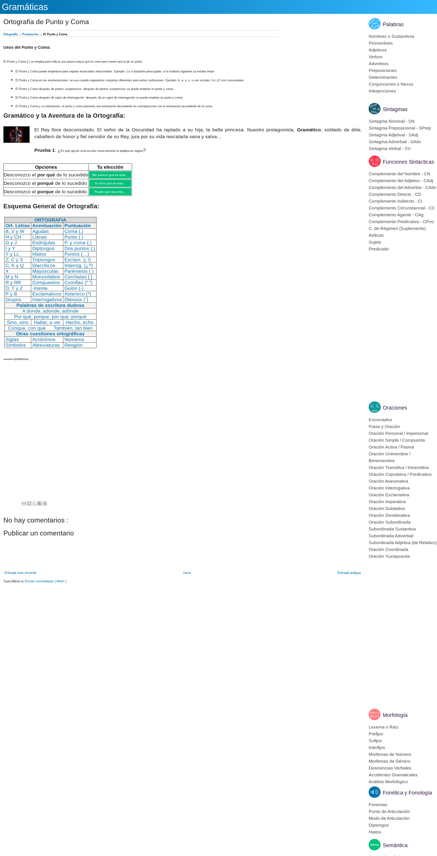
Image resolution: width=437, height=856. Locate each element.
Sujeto (375, 242)
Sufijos (375, 740)
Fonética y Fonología (407, 793)
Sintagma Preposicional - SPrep (400, 128)
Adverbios (379, 63)
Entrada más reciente (20, 576)
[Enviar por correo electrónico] (24, 506)
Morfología (395, 715)
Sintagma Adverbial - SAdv (395, 141)
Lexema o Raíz (384, 727)
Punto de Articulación (389, 811)
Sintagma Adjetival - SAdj (393, 134)
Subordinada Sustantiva (392, 529)
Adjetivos (378, 50)
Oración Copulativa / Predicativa (400, 474)
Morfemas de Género (389, 761)
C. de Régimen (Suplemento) (397, 228)
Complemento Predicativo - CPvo (401, 221)
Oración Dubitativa (387, 508)
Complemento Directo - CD (395, 194)
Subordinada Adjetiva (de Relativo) (403, 542)
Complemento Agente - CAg (396, 214)
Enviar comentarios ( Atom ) (45, 584)
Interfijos (377, 747)
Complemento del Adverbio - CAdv (402, 187)
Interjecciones (382, 91)
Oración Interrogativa (389, 488)
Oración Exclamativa (389, 494)
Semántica (395, 845)
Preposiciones (383, 70)
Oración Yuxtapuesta (389, 556)
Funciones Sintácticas (408, 162)
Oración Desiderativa (389, 515)
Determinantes (383, 77)
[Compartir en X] (34, 506)
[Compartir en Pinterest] (45, 506)
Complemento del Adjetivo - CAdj (401, 180)
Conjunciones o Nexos (391, 84)
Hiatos (375, 832)
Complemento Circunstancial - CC (402, 208)
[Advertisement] (320, 62)
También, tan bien (73, 331)
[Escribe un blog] (29, 506)
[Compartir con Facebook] (39, 506)
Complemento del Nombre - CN (399, 173)
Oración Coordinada (388, 549)
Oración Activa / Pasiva (391, 447)
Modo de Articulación (389, 818)
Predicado (379, 249)
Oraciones (395, 408)
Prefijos (376, 733)
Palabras (393, 24)
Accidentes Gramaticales (393, 774)
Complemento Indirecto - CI (395, 201)
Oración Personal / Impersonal (398, 433)
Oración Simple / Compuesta (397, 440)
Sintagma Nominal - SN (391, 121)
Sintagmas (395, 109)
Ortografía (10, 34)
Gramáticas (25, 7)
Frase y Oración (384, 426)
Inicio (187, 576)
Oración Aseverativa (388, 481)
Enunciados (380, 419)
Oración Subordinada (390, 522)
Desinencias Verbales (390, 768)
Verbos (376, 56)
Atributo (376, 235)
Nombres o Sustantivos (391, 36)
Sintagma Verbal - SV (390, 148)
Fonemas (378, 804)
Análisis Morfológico (388, 781)
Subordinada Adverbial (391, 535)
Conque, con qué (27, 331)
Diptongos (379, 825)
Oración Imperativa (387, 501)
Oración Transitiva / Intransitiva (399, 467)
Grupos (13, 303)
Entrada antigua (349, 576)
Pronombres (381, 43)
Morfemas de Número (390, 754)
